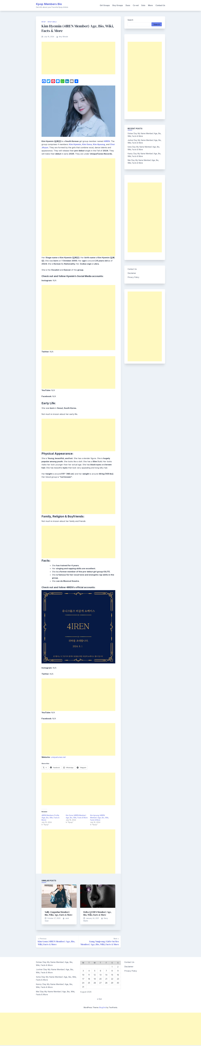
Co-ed (136, 5)
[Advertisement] (78, 58)
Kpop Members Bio (49, 4)
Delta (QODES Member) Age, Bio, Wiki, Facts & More (97, 913)
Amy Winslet (63, 37)
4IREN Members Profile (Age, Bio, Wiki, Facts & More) (50, 817)
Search (130, 20)
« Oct (99, 999)
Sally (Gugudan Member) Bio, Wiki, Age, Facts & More (58, 913)
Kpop (44, 22)
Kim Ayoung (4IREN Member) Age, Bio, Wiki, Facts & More (99, 817)
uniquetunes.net (58, 757)
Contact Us (160, 5)
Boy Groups (117, 5)
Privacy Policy (133, 277)
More (150, 5)
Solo (143, 5)
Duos (128, 5)
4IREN (107, 141)
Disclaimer (132, 273)
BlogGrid (102, 1007)
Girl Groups (105, 5)
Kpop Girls (52, 22)
